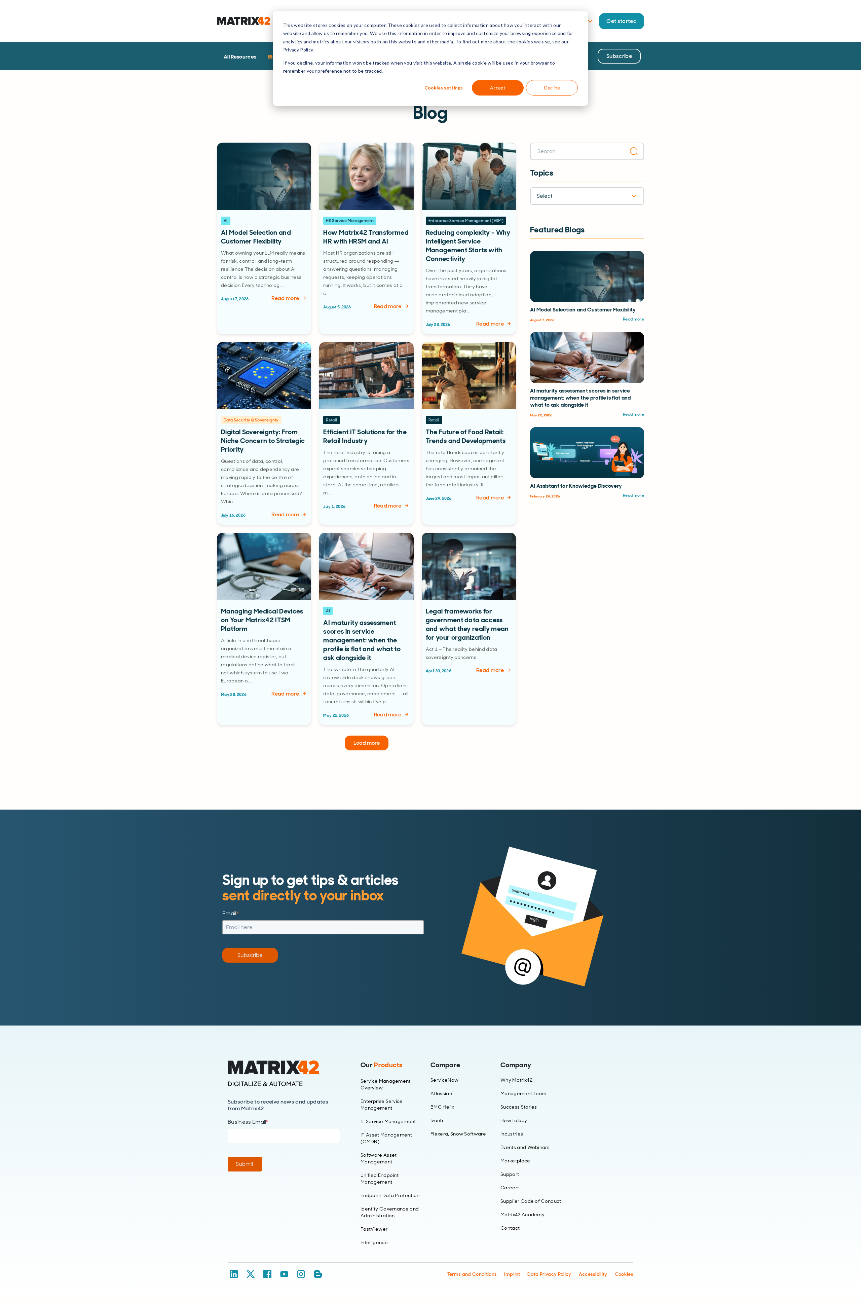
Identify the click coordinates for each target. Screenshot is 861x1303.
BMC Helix (442, 1107)
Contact (510, 1228)
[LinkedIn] (234, 1274)
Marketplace (515, 1161)
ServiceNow (444, 1080)
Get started (621, 21)
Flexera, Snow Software (458, 1134)
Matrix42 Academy (522, 1215)
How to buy (513, 1120)
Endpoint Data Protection (390, 1195)
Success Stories (518, 1107)
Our (381, 1064)
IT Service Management (388, 1121)
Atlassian (441, 1093)
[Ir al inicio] (243, 21)
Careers (510, 1188)
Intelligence (374, 1242)
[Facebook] (267, 1274)
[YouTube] (284, 1274)
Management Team (523, 1093)
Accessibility (593, 1274)
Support (509, 1174)
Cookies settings (443, 87)
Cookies (624, 1274)
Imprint (512, 1274)
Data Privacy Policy (549, 1274)
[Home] (284, 1073)
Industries (511, 1134)
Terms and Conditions (472, 1274)
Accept (498, 87)
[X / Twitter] (251, 1274)
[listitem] (264, 238)
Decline (552, 87)
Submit (245, 1163)
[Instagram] (301, 1274)
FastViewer (374, 1229)
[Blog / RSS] (318, 1274)
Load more (366, 742)
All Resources (240, 56)
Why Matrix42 (516, 1080)
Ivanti (436, 1120)
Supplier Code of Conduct (530, 1201)
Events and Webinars (525, 1147)
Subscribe (619, 56)
